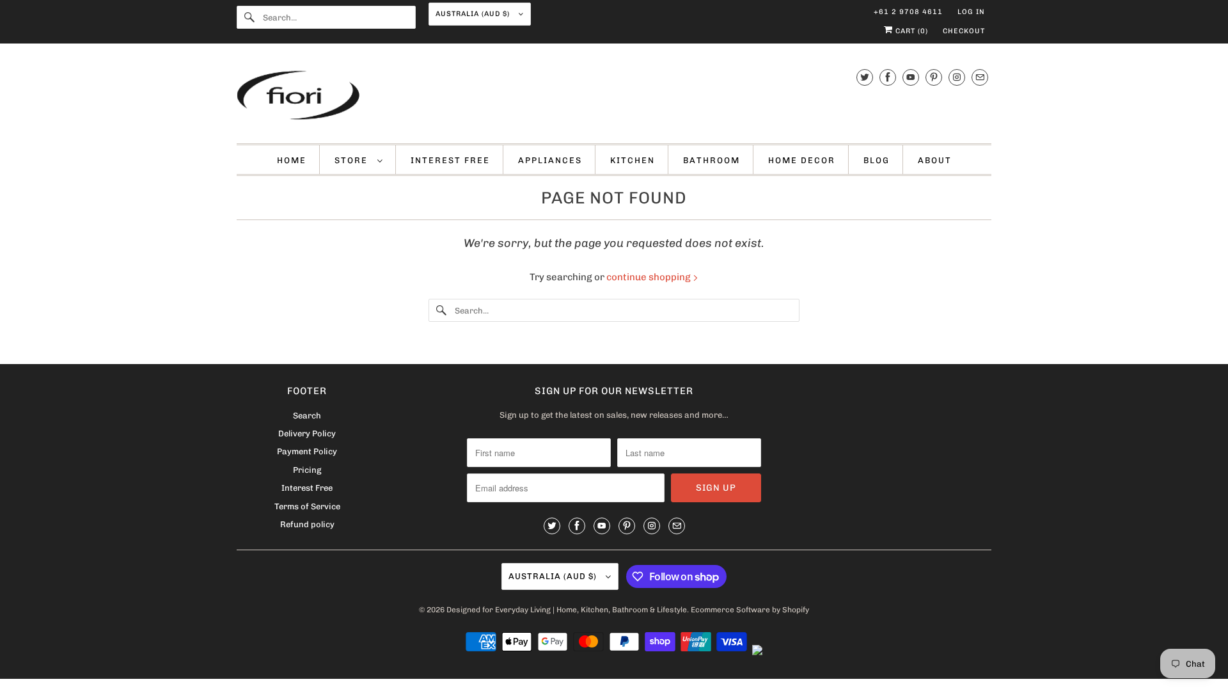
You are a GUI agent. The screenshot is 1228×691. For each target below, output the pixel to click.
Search (307, 415)
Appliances (550, 160)
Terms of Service (307, 506)
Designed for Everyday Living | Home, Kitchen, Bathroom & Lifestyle (566, 609)
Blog (876, 160)
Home (291, 160)
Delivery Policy (307, 433)
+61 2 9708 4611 (908, 12)
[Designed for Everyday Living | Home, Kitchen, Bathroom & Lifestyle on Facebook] (887, 77)
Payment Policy (307, 451)
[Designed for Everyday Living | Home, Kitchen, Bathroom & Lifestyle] (614, 97)
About (935, 160)
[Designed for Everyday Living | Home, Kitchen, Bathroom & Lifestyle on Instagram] (957, 77)
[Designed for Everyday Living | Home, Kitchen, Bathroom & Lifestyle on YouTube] (910, 77)
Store (353, 160)
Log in (971, 12)
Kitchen (632, 160)
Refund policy (307, 524)
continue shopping (649, 277)
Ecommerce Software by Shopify (750, 609)
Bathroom (711, 160)
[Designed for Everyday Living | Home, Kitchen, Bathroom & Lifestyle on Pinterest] (933, 77)
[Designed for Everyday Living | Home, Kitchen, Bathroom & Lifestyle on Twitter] (864, 77)
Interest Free (450, 160)
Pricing (307, 470)
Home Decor (801, 160)
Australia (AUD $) (474, 14)
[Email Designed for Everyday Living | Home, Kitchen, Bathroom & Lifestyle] (980, 77)
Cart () (910, 31)
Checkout (964, 31)
